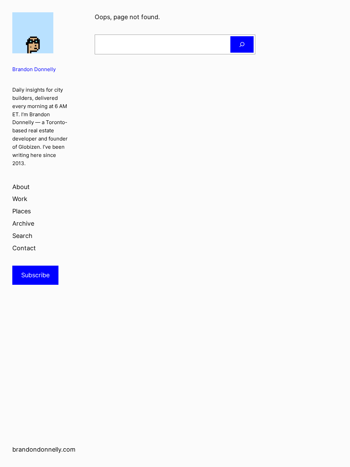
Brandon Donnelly (34, 69)
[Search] (242, 44)
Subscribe (35, 275)
